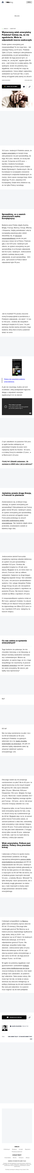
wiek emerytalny (13, 1036)
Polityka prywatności (17, 1151)
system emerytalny (9, 153)
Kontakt (21, 1149)
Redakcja (14, 1149)
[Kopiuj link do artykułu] (29, 87)
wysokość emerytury (9, 665)
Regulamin (27, 1149)
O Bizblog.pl (7, 1149)
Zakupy (27, 1157)
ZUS (31, 1039)
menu (29, 2)
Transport (21, 1157)
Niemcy (25, 921)
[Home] (9, 2)
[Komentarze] (23, 87)
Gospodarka (8, 1157)
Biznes (14, 1157)
